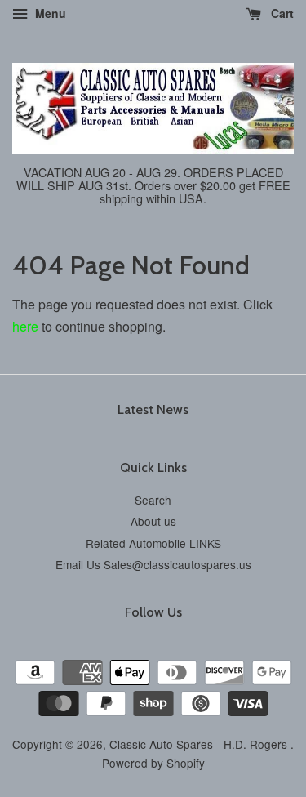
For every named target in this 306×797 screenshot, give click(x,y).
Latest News (153, 409)
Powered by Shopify (153, 763)
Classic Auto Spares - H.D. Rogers (199, 744)
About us (153, 521)
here (25, 326)
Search (153, 500)
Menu (49, 13)
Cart (281, 13)
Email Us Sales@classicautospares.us (153, 564)
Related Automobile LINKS (153, 543)
